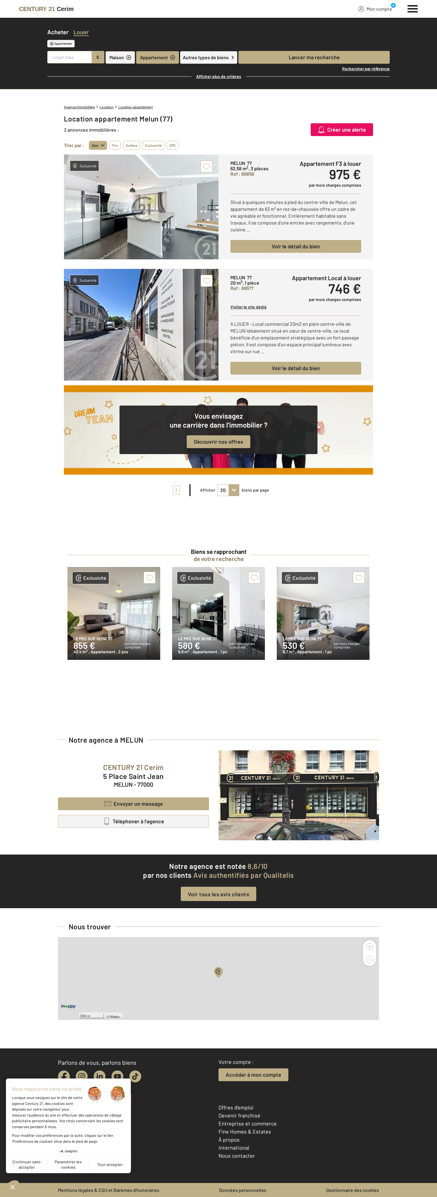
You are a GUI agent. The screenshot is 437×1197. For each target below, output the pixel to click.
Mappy (115, 1016)
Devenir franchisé (239, 1115)
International (233, 1147)
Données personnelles (242, 1190)
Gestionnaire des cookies (352, 1190)
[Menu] (413, 8)
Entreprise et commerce (247, 1123)
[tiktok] (135, 1076)
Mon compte (379, 9)
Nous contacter (236, 1155)
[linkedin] (100, 1076)
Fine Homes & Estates (244, 1131)
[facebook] (64, 1076)
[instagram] (82, 1076)
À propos (229, 1139)
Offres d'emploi (236, 1107)
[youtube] (117, 1076)
